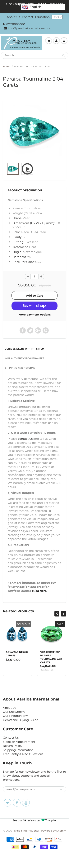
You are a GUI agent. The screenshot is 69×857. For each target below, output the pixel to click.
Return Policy (12, 746)
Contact (27, 17)
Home (6, 66)
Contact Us (11, 737)
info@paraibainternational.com (30, 28)
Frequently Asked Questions (23, 754)
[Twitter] (7, 802)
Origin (16, 252)
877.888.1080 (15, 24)
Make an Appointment (19, 742)
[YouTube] (26, 802)
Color (16, 232)
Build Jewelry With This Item (24, 348)
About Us (13, 17)
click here (39, 591)
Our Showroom (14, 711)
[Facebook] (17, 802)
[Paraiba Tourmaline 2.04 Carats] (34, 132)
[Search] (63, 55)
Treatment (20, 247)
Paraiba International (25, 830)
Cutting (17, 242)
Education (42, 17)
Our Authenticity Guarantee (24, 358)
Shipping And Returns (20, 367)
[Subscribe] (61, 789)
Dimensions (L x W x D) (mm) (33, 223)
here (11, 415)
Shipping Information (18, 750)
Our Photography (15, 716)
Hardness (19, 257)
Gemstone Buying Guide (20, 720)
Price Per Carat (23, 262)
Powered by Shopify (53, 830)
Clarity (16, 237)
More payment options (35, 314)
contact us (25, 438)
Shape (16, 218)
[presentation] (56, 613)
